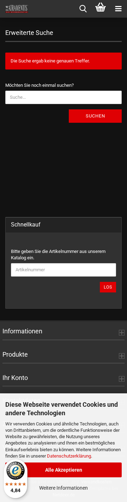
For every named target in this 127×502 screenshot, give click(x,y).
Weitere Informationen (63, 488)
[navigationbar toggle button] (118, 9)
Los (108, 287)
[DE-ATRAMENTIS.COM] (14, 9)
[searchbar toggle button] (83, 9)
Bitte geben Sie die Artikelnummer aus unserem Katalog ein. (58, 255)
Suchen (95, 116)
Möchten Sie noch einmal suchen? (39, 85)
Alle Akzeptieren (63, 470)
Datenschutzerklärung (69, 456)
